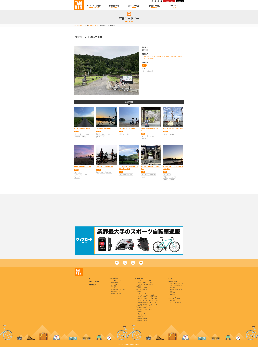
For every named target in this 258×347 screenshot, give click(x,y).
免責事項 (172, 287)
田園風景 (77, 136)
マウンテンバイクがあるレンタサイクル (147, 300)
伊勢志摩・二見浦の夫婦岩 (104, 167)
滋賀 (144, 65)
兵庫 (76, 169)
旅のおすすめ (115, 282)
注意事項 (172, 293)
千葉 (76, 131)
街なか (143, 177)
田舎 (83, 136)
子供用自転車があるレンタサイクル (146, 302)
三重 (98, 169)
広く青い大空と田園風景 (82, 128)
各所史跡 (149, 71)
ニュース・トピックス (117, 280)
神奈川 (165, 131)
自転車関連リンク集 (141, 320)
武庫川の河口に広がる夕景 (82, 167)
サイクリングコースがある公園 (144, 284)
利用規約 (172, 300)
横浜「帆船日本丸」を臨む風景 (173, 128)
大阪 (121, 172)
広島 (98, 131)
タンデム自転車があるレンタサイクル (146, 304)
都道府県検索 (114, 6)
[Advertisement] (129, 210)
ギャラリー (174, 6)
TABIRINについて (173, 281)
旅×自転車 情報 (154, 6)
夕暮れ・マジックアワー (85, 134)
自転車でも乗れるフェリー (143, 307)
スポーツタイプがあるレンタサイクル (146, 298)
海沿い (99, 136)
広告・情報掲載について (176, 284)
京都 (143, 133)
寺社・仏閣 (151, 136)
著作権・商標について (176, 289)
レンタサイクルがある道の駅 (144, 309)
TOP (89, 278)
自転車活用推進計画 (141, 318)
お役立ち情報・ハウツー (118, 289)
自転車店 (138, 291)
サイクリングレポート (117, 284)
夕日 (80, 172)
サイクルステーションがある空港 (145, 295)
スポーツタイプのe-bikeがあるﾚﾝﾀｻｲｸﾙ (146, 297)
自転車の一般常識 (116, 293)
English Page (169, 1)
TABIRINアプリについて (175, 298)
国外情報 (113, 286)
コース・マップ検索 (93, 6)
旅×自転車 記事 (133, 6)
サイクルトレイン (141, 293)
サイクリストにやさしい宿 (143, 280)
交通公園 (138, 286)
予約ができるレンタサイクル (144, 282)
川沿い (77, 177)
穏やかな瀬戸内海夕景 (103, 128)
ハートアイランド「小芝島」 (128, 128)
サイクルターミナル (141, 287)
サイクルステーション (142, 289)
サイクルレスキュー (141, 315)
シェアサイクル (140, 313)
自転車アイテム (115, 291)
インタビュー (115, 287)
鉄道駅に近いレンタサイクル (144, 306)
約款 (171, 291)
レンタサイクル (140, 311)
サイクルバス (140, 316)
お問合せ (180, 1)
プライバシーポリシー (176, 285)
